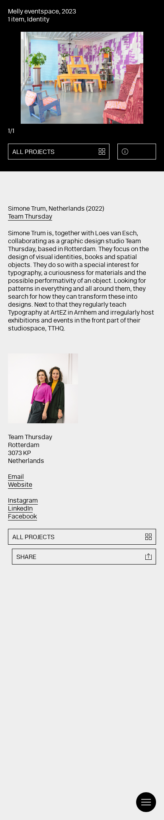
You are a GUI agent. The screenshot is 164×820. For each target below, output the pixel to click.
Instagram (23, 501)
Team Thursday (30, 217)
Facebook (22, 517)
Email (16, 477)
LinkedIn (20, 509)
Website (20, 485)
